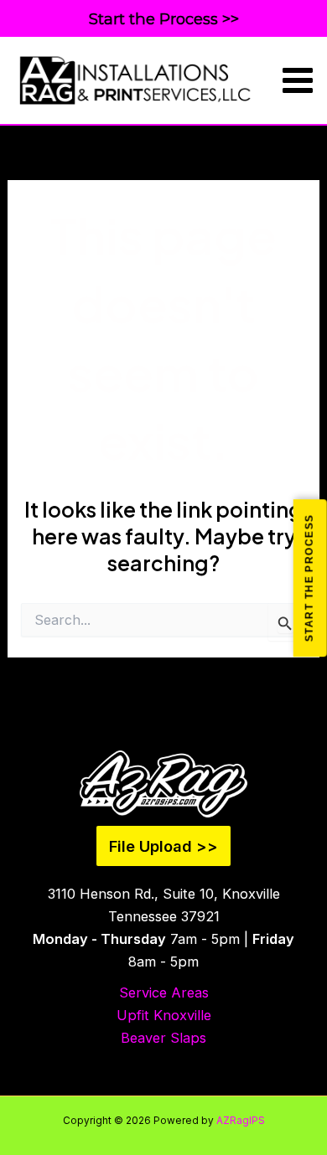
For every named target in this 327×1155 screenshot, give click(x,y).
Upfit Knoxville (164, 1015)
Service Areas (164, 992)
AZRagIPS (240, 1121)
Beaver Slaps (163, 1037)
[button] (164, 19)
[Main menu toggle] (298, 81)
